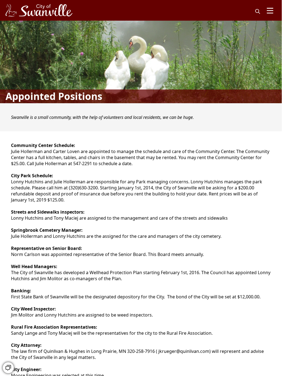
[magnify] (257, 11)
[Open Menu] (270, 10)
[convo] (8, 367)
